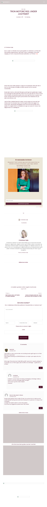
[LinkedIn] (28, 216)
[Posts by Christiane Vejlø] (19, 219)
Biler (22, 9)
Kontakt (19, 480)
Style (24, 9)
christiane (15, 375)
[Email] (23, 216)
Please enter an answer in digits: (23, 326)
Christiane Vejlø (25, 219)
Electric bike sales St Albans (16, 395)
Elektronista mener (23, 412)
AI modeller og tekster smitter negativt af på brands (23, 287)
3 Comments (24, 222)
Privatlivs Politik (26, 480)
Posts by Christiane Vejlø (23, 252)
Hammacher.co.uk (11, 98)
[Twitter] (21, 216)
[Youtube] (25, 503)
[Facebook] (19, 216)
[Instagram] (21, 503)
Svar (41, 367)
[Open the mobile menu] (44, 2)
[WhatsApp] (26, 216)
